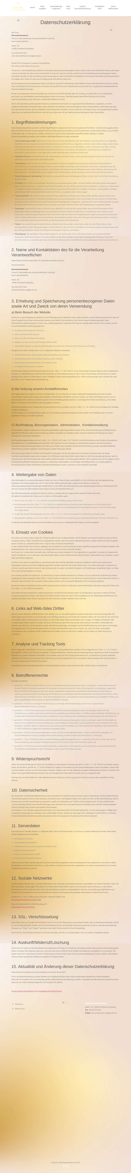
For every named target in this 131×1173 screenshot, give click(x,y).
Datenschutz (20, 1008)
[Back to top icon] (121, 1169)
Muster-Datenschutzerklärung (23, 991)
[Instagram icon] (67, 1166)
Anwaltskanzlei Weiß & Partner (50, 991)
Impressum (19, 1004)
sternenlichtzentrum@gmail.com (104, 1013)
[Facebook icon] (64, 1166)
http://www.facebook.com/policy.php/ (26, 899)
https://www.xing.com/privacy (23, 907)
